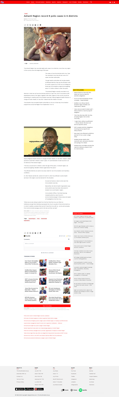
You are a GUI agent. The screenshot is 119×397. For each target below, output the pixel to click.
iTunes (75, 390)
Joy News (55, 371)
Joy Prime (55, 376)
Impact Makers (93, 376)
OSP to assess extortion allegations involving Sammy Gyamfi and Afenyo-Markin (83, 129)
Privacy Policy (20, 382)
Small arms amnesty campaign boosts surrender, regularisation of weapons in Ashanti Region (44, 330)
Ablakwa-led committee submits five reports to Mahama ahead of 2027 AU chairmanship (84, 147)
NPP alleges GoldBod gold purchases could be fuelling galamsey (82, 259)
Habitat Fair (92, 373)
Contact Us (19, 376)
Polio (38, 218)
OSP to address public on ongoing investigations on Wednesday (82, 275)
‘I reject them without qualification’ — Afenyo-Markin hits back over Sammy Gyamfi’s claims (83, 123)
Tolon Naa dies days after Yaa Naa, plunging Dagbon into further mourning (83, 116)
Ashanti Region (32, 218)
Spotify (84, 390)
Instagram (74, 379)
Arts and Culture (40, 2)
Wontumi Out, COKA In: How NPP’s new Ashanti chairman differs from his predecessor (43, 335)
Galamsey (91, 379)
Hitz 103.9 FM (38, 376)
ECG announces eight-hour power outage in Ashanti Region (37, 325)
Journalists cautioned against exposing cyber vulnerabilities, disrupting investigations (83, 269)
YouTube (73, 371)
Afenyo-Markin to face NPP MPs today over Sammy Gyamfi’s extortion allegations (82, 94)
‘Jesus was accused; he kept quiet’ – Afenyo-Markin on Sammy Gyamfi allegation (84, 110)
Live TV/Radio (73, 2)
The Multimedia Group (23, 371)
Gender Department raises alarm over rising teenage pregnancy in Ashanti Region (42, 328)
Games (91, 371)
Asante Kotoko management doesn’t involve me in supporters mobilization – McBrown (43, 323)
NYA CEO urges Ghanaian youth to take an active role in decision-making (84, 228)
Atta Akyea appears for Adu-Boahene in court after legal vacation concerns (83, 242)
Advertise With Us (21, 373)
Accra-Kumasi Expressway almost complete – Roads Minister (83, 99)
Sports (54, 2)
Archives (91, 382)
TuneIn (66, 390)
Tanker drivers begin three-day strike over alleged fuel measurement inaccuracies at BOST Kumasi (45, 333)
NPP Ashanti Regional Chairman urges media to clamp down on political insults (83, 218)
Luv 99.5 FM (38, 382)
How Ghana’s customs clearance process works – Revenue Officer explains (83, 233)
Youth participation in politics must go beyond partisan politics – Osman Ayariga (83, 264)
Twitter (73, 376)
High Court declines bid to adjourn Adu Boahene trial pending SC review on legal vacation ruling (83, 292)
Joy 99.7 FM (38, 371)
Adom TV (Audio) (57, 382)
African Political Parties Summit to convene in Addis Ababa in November (82, 280)
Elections (85, 2)
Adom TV (55, 373)
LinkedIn (73, 382)
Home (28, 2)
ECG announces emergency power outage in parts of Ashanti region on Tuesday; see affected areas (46, 320)
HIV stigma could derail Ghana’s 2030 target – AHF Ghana (82, 223)
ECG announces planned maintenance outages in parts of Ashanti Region (40, 338)
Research (65, 2)
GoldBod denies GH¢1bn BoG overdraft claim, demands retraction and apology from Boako (83, 141)
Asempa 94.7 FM (39, 379)
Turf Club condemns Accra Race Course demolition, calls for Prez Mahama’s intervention (83, 253)
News (32, 2)
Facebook (73, 373)
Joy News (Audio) (57, 384)
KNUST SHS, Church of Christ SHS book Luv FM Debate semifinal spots (83, 237)
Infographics (74, 384)
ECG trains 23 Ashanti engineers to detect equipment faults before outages (40, 318)
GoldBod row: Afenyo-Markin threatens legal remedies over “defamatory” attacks (82, 104)
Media (79, 2)
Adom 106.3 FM (39, 373)
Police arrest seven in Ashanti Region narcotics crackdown (36, 315)
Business (48, 2)
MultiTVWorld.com (58, 379)
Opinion (59, 2)
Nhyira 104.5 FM (39, 384)
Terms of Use (20, 379)
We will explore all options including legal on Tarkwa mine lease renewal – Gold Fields (83, 286)
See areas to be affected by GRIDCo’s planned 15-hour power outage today (84, 135)
